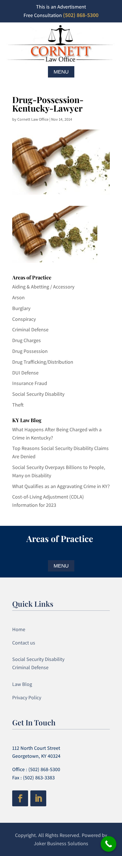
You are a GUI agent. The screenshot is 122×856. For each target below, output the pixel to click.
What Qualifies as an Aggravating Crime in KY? (61, 486)
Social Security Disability (38, 394)
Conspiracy (24, 319)
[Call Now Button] (108, 844)
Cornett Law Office (33, 119)
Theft (18, 404)
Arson (18, 297)
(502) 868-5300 (80, 15)
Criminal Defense (30, 329)
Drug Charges (26, 340)
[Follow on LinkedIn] (38, 798)
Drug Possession (30, 351)
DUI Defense (25, 372)
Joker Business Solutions (61, 843)
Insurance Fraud (29, 383)
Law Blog (22, 684)
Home (18, 629)
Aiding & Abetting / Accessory (43, 286)
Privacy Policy (26, 697)
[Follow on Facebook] (20, 798)
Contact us (23, 642)
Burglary (21, 308)
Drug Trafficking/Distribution (42, 362)
